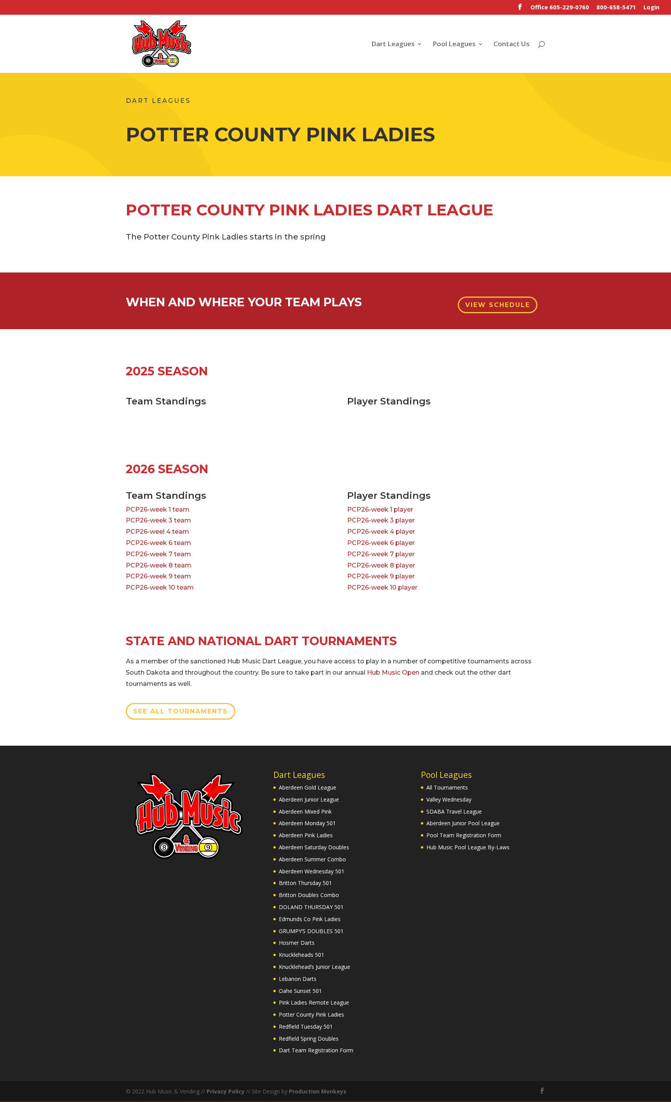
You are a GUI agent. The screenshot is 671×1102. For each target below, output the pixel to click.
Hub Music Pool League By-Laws (467, 847)
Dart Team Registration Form (316, 1050)
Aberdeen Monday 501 (307, 823)
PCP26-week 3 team (158, 520)
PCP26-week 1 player (380, 509)
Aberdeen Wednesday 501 (311, 871)
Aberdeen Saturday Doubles (314, 847)
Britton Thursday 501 (305, 883)
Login (651, 7)
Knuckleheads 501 (301, 954)
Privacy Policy (226, 1091)
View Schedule (497, 305)
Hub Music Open (393, 672)
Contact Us (512, 44)
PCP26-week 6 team (158, 543)
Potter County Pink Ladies (311, 1014)
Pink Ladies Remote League (314, 1002)
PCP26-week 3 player (381, 520)
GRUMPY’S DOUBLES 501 (311, 931)
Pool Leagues (454, 44)
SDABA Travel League (454, 811)
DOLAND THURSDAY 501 (311, 907)
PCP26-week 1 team (157, 509)
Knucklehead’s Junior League (314, 966)
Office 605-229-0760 (559, 7)
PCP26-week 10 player (382, 587)
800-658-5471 (616, 7)
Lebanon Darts (297, 978)
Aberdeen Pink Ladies (306, 835)
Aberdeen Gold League (307, 787)
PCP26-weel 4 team (157, 531)
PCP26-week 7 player (381, 554)
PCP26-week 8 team (158, 565)
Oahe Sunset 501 (300, 990)
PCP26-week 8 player (381, 565)
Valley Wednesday (448, 799)
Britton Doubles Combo (309, 895)
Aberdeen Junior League (309, 799)
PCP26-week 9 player (381, 576)
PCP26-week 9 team (158, 576)
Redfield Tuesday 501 (306, 1026)
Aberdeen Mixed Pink (305, 811)
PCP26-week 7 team (158, 554)
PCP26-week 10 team (160, 587)
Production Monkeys (317, 1091)
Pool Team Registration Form (463, 835)
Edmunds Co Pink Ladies (310, 919)
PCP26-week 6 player (381, 543)
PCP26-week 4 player (381, 531)
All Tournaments (447, 787)
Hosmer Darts (297, 942)
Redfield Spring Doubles (309, 1038)
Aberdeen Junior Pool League (463, 823)
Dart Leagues (393, 44)
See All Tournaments (180, 711)
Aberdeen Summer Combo (312, 859)
